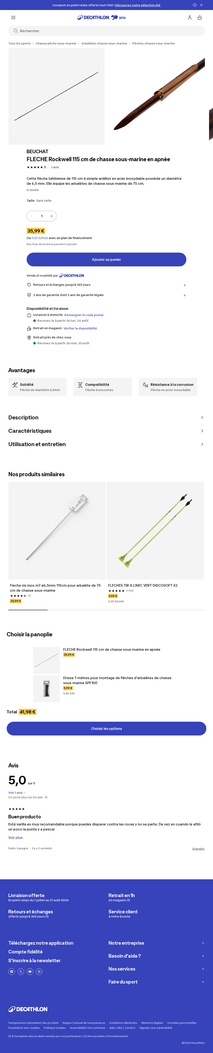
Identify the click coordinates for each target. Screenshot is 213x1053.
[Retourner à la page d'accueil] (102, 17)
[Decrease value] (32, 216)
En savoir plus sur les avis (25, 797)
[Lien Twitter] (20, 971)
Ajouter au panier (106, 259)
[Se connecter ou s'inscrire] (190, 18)
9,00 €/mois (40, 238)
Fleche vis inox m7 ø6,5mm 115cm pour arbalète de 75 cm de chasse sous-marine (56, 587)
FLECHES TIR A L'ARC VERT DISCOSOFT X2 (143, 585)
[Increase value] (52, 216)
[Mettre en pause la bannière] (194, 5)
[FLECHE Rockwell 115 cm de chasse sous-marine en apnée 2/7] (157, 96)
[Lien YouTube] (30, 971)
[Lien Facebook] (11, 971)
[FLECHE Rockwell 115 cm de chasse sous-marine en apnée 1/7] (56, 96)
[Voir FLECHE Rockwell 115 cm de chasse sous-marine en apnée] (46, 660)
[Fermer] (201, 5)
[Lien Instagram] (39, 971)
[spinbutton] (42, 216)
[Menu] (13, 18)
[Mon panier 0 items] (200, 18)
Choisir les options (106, 728)
